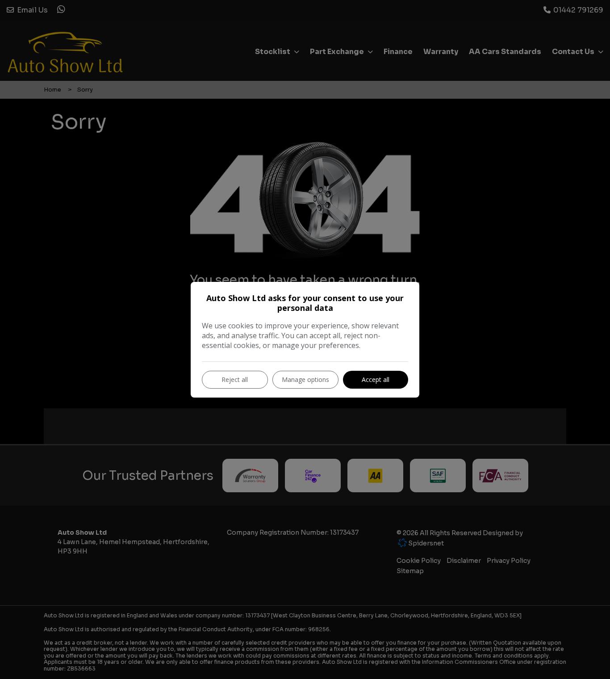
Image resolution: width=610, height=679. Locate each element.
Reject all (234, 379)
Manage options (305, 379)
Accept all (375, 379)
